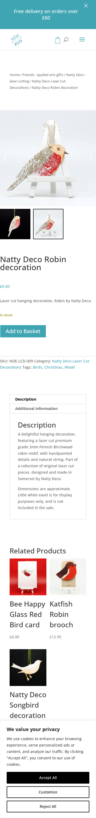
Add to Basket (23, 331)
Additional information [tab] (36, 408)
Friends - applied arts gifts (42, 74)
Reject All (48, 806)
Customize (48, 792)
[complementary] (48, 769)
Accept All (48, 777)
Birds (37, 367)
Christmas (53, 367)
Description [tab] (25, 399)
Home (14, 74)
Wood (70, 367)
